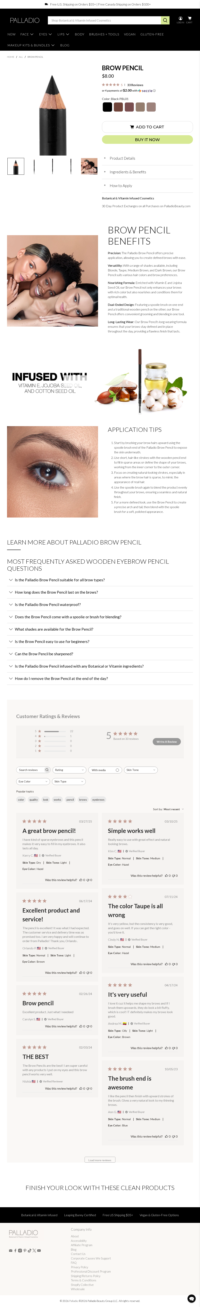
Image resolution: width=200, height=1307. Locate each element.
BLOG (65, 45)
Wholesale (78, 1289)
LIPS (61, 34)
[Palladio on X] (34, 1251)
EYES (43, 34)
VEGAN (130, 34)
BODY (79, 34)
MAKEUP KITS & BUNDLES (28, 45)
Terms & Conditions (83, 1280)
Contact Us (78, 1254)
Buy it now (147, 139)
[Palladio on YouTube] (39, 1251)
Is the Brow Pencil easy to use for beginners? (52, 641)
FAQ (74, 1262)
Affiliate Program (81, 1245)
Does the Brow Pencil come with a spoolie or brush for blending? (68, 617)
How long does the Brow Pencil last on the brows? (56, 592)
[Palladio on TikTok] (29, 1251)
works (57, 799)
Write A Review (167, 741)
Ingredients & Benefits (125, 172)
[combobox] (69, 770)
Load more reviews (99, 1160)
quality (33, 799)
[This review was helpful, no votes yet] (80, 880)
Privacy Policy (79, 1267)
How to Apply (118, 185)
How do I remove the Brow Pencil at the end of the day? (61, 678)
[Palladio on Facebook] (15, 1251)
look (45, 799)
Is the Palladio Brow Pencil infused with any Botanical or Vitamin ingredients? (79, 666)
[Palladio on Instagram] (20, 1251)
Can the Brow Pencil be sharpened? (44, 654)
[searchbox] (29, 770)
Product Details (119, 158)
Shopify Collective (82, 1284)
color (21, 799)
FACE (24, 34)
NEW (11, 34)
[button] (15, 166)
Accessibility (79, 1240)
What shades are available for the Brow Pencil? (54, 629)
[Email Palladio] (10, 1251)
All (21, 57)
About (75, 1236)
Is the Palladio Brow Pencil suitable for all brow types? (60, 580)
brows (83, 799)
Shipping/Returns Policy (85, 1276)
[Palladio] (24, 20)
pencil (70, 799)
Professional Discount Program (91, 1271)
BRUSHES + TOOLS (104, 34)
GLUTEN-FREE (152, 34)
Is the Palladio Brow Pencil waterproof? (48, 604)
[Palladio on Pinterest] (25, 1251)
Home (10, 57)
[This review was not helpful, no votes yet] (88, 880)
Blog (73, 1249)
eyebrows (98, 799)
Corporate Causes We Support (91, 1258)
